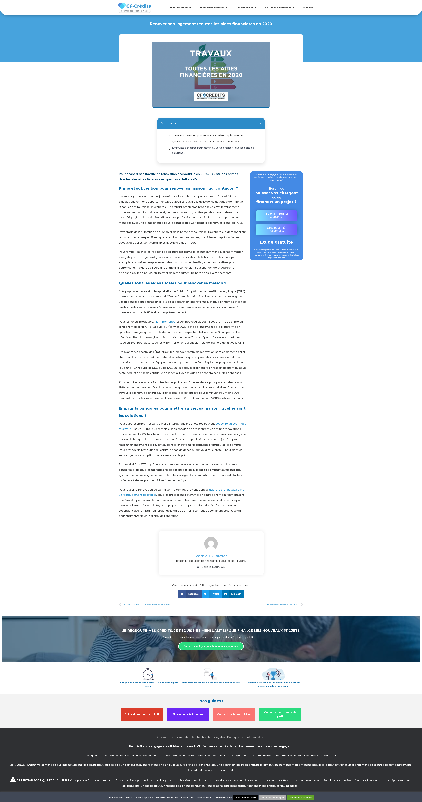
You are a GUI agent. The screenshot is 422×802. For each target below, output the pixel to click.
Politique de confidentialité (245, 737)
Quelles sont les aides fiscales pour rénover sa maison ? (205, 141)
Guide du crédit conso (188, 714)
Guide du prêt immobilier (234, 714)
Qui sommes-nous (169, 737)
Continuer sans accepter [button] (272, 797)
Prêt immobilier (244, 7)
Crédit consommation (211, 7)
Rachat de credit (178, 7)
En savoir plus (223, 797)
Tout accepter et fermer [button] (300, 797)
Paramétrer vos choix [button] (245, 797)
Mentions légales (213, 737)
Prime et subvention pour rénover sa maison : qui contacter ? (208, 135)
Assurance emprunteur (277, 7)
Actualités (308, 7)
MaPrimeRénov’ (165, 321)
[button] (260, 124)
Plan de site (192, 737)
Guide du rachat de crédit (141, 714)
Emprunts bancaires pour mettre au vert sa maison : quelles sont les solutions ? (213, 150)
